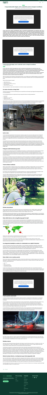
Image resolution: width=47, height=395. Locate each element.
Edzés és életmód (25, 379)
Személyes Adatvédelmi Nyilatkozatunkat (16, 392)
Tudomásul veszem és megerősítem (23, 21)
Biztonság (23, 5)
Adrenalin (25, 377)
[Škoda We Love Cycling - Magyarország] (5, 2)
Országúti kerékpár (26, 382)
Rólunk (16, 379)
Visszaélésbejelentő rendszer (23, 392)
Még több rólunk (6, 381)
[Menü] (42, 2)
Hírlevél (16, 377)
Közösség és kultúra (26, 388)
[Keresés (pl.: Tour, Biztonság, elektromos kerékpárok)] (40, 2)
